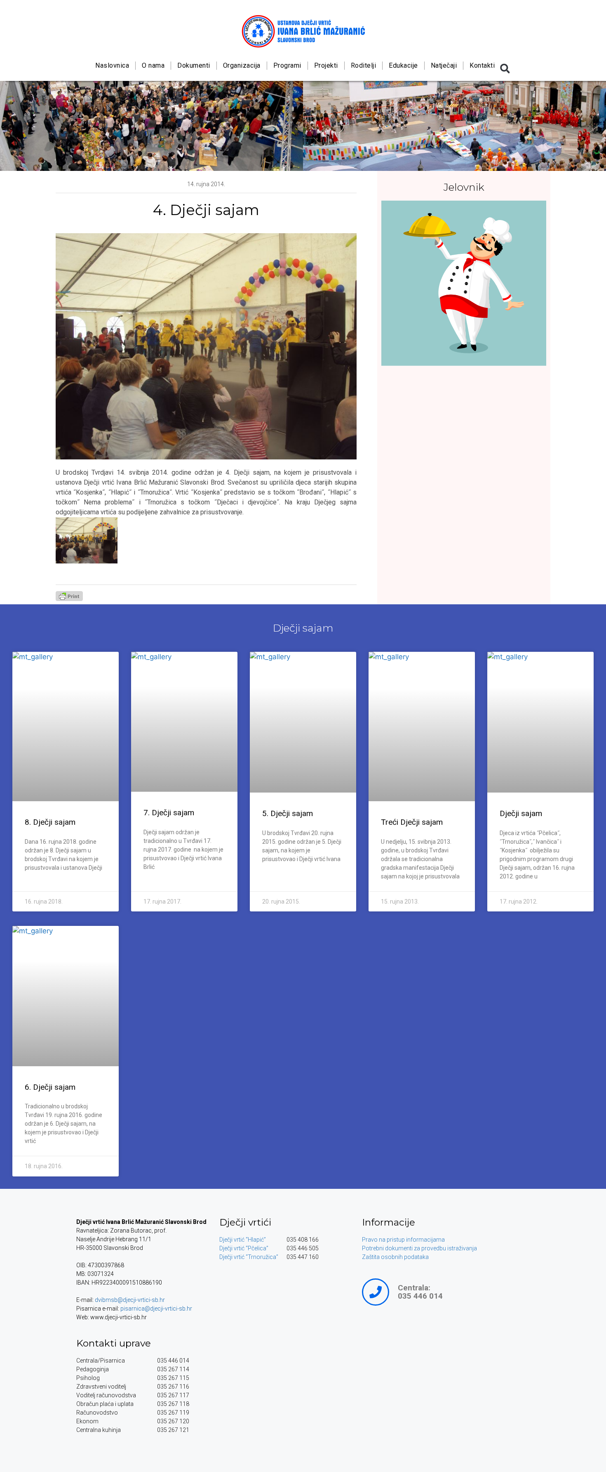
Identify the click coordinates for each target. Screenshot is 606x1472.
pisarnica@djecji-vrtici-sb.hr (156, 1308)
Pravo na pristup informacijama (403, 1239)
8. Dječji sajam (50, 822)
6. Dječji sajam (50, 1087)
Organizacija (241, 65)
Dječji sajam (303, 628)
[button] (505, 68)
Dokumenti (193, 65)
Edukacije (403, 65)
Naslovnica (112, 65)
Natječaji (443, 65)
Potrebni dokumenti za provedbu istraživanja (419, 1248)
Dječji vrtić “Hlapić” (242, 1239)
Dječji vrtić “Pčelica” (243, 1248)
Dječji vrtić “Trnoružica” (248, 1257)
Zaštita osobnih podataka (395, 1257)
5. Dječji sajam (287, 813)
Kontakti (482, 65)
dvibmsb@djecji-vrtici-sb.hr (130, 1300)
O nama (153, 65)
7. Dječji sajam (168, 812)
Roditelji (363, 65)
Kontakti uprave (113, 1343)
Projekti (326, 65)
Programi (287, 65)
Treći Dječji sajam (412, 822)
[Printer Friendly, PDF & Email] (69, 598)
